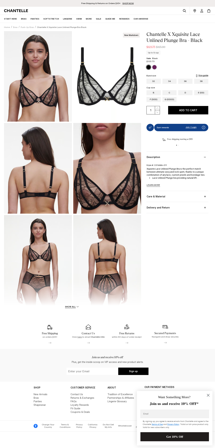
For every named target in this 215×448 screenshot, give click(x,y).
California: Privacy (93, 425)
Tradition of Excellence (120, 394)
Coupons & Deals (80, 412)
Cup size (150, 87)
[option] (148, 67)
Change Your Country (48, 425)
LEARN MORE (153, 185)
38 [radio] (201, 81)
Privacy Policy (79, 425)
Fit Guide (75, 408)
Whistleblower (125, 425)
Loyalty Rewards (80, 405)
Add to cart (188, 110)
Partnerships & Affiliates (121, 398)
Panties (38, 401)
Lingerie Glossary (117, 401)
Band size (151, 76)
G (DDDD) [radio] (169, 99)
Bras (36, 398)
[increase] (157, 108)
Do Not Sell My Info (108, 425)
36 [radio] (185, 81)
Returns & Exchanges (82, 398)
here (79, 336)
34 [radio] (169, 81)
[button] (89, 19)
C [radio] (169, 92)
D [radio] (185, 92)
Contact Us (77, 394)
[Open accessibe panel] (36, 426)
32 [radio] (153, 81)
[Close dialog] (208, 395)
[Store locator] (194, 11)
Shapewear (40, 405)
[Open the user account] (202, 11)
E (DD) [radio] (201, 92)
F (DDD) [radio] (153, 99)
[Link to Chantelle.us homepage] (16, 11)
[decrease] (157, 112)
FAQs (74, 401)
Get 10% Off (174, 436)
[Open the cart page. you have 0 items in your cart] (209, 11)
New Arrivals (40, 394)
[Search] (184, 10)
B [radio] (153, 92)
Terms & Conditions (65, 425)
